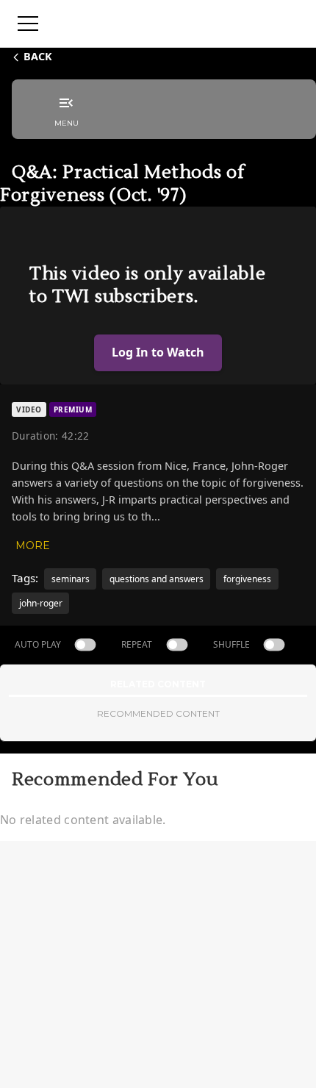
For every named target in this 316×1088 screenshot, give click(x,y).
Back (38, 56)
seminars (70, 579)
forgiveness (247, 579)
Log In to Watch (158, 352)
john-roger (40, 603)
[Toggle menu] (28, 23)
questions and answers (156, 579)
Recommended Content (158, 713)
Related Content (158, 684)
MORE (32, 545)
